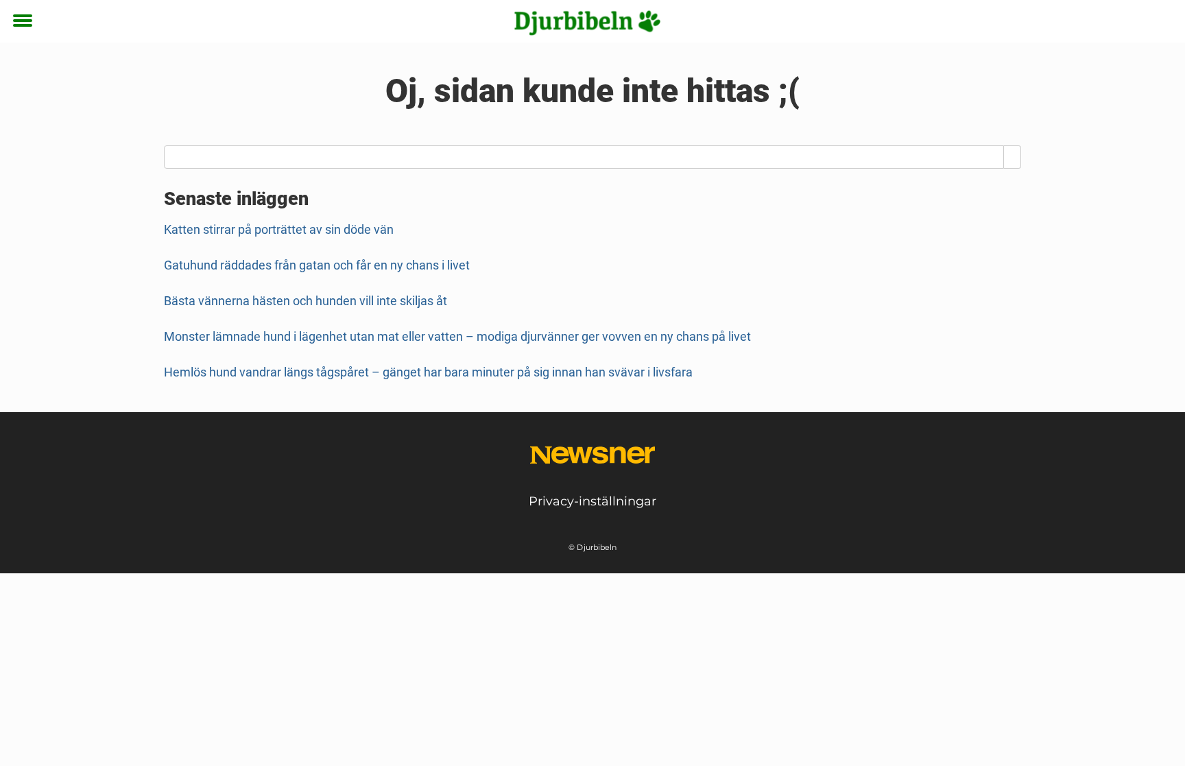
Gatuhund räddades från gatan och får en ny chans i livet (317, 265)
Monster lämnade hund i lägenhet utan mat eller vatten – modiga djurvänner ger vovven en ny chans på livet (457, 336)
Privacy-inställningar (592, 501)
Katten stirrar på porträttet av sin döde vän (279, 229)
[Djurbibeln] (588, 22)
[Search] (1012, 157)
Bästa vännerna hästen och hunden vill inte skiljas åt (305, 301)
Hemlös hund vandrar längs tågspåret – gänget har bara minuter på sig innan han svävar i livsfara (428, 372)
